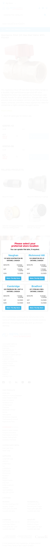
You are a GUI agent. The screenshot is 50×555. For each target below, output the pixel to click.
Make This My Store (13, 278)
